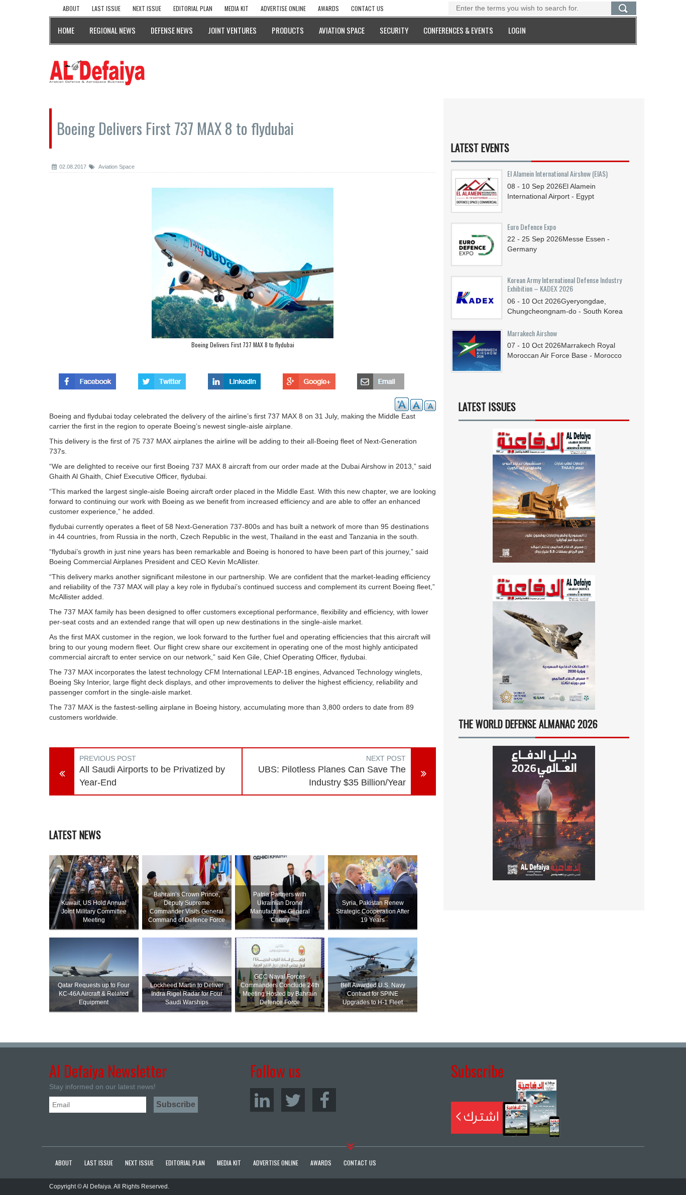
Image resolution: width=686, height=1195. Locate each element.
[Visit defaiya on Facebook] (87, 378)
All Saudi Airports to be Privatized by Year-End (152, 775)
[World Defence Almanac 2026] (544, 813)
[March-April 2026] (544, 500)
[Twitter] (293, 1100)
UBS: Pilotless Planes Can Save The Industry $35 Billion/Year (332, 775)
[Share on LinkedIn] (234, 378)
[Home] (97, 72)
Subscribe (505, 1108)
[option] (242, 270)
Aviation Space (116, 167)
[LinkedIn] (262, 1100)
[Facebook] (324, 1100)
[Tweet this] (162, 378)
